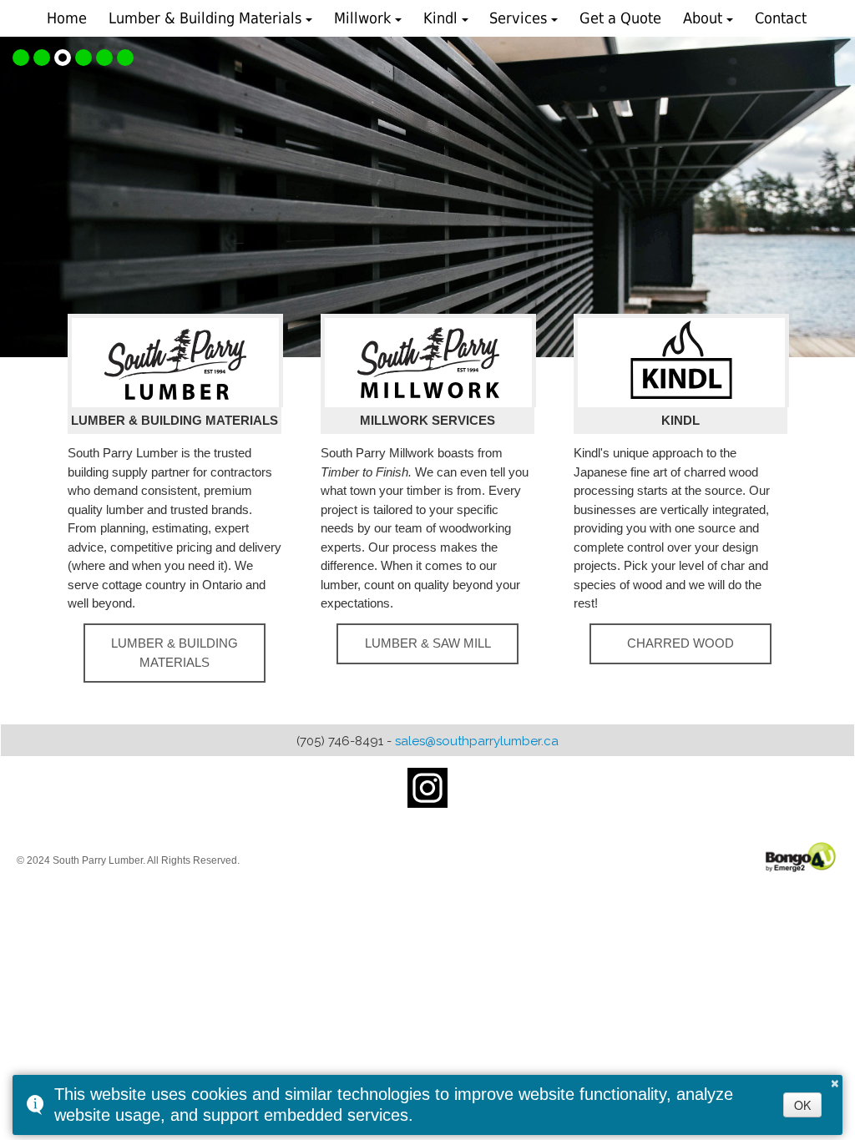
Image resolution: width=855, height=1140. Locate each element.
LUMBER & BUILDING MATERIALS (174, 652)
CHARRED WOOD (680, 643)
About (702, 18)
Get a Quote (620, 18)
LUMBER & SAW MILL (428, 643)
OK (802, 1105)
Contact (781, 18)
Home (67, 18)
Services (518, 18)
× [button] (835, 1080)
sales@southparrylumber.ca (477, 741)
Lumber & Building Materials (205, 18)
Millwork (362, 18)
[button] (21, 57)
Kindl (440, 18)
